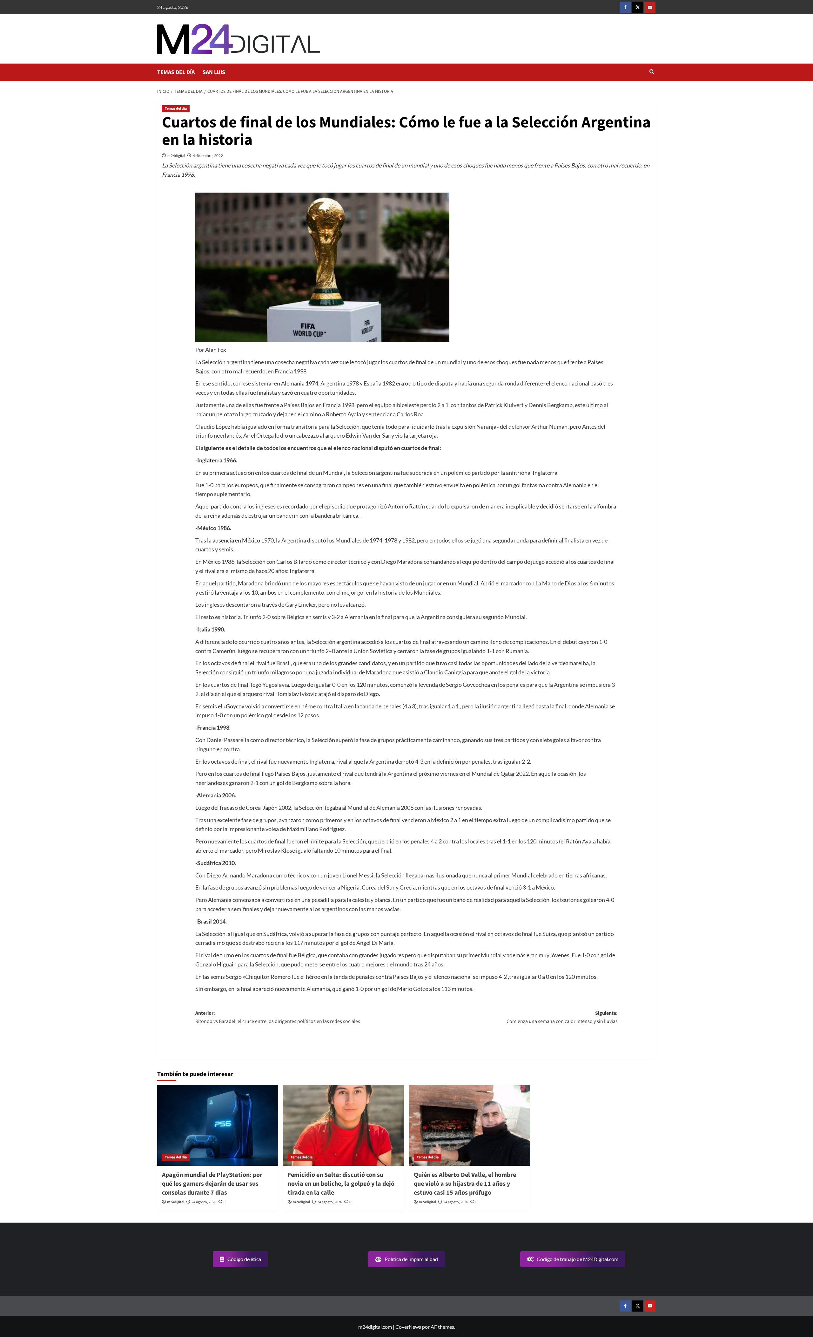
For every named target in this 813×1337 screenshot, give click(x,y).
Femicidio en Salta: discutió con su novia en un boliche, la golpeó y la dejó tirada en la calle (341, 1183)
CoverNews (408, 1327)
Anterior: (277, 1017)
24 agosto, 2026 (203, 1202)
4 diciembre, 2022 (208, 155)
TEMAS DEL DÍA (176, 72)
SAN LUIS (214, 72)
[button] (652, 72)
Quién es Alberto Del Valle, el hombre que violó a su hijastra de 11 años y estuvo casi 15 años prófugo (465, 1183)
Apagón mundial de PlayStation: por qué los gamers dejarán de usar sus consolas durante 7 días (212, 1183)
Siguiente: (562, 1017)
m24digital (176, 155)
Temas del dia (176, 108)
